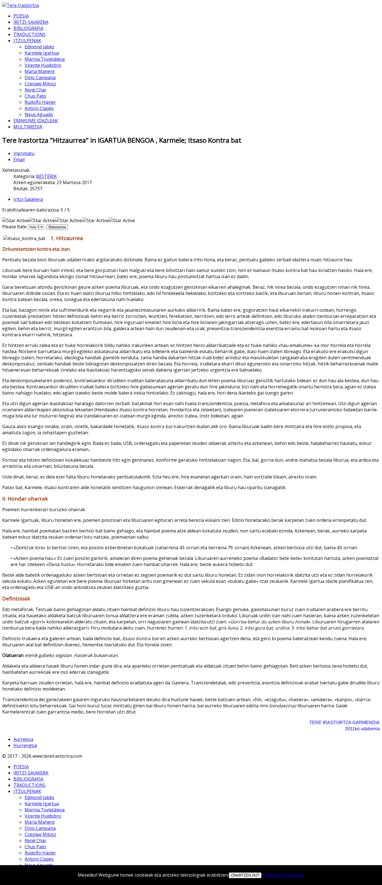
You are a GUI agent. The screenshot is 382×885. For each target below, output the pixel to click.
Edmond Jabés (39, 47)
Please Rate (14, 227)
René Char (35, 90)
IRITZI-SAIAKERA (30, 22)
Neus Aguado (39, 114)
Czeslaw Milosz (40, 84)
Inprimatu (23, 153)
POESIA (21, 16)
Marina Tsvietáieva (45, 59)
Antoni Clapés (39, 108)
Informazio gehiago (283, 875)
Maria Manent (40, 71)
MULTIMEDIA (27, 127)
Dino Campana (40, 77)
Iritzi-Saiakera (28, 199)
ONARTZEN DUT (245, 875)
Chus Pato (35, 96)
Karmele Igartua (42, 53)
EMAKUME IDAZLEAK (35, 121)
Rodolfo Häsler (40, 102)
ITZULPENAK (27, 40)
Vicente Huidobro (43, 65)
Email (19, 159)
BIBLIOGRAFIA (28, 28)
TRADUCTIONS (29, 34)
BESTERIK (46, 176)
